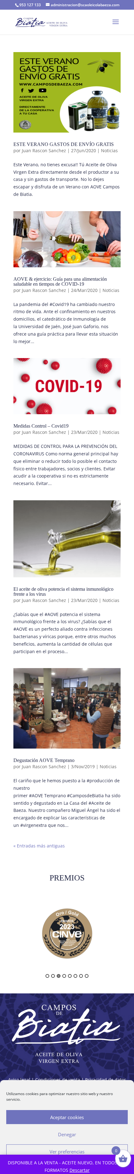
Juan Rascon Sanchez (44, 150)
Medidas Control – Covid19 (41, 426)
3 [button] (58, 976)
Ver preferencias (67, 1151)
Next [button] (124, 936)
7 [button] (81, 976)
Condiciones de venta (57, 1080)
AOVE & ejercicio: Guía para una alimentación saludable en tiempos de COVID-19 (60, 281)
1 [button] (47, 976)
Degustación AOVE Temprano (43, 760)
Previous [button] (10, 936)
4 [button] (64, 976)
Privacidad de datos (105, 1080)
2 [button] (53, 976)
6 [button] (75, 976)
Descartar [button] (79, 1170)
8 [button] (87, 976)
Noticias (109, 150)
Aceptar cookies (67, 1117)
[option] (67, 934)
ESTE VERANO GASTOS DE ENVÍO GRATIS (63, 144)
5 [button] (70, 976)
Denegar (67, 1134)
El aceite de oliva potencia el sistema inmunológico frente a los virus (63, 591)
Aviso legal (19, 1080)
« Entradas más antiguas (39, 846)
